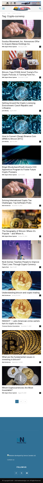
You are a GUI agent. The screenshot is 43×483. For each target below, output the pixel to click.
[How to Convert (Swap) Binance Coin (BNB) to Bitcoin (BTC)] (21, 124)
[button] (3, 8)
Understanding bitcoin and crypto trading (21, 292)
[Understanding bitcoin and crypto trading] (21, 280)
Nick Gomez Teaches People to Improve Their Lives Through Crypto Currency (20, 263)
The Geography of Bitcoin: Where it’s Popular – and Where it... (19, 232)
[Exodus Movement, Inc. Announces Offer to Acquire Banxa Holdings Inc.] (21, 29)
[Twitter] (22, 473)
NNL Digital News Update (9, 46)
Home (4, 13)
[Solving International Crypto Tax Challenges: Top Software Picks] (21, 188)
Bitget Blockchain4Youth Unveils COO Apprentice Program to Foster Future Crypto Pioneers (19, 169)
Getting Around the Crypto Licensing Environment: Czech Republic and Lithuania (18, 105)
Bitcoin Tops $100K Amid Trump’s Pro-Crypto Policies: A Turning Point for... (20, 73)
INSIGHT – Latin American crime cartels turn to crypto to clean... (21, 322)
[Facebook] (16, 473)
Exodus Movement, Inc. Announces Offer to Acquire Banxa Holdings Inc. (21, 42)
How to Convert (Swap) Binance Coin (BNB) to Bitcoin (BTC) (19, 137)
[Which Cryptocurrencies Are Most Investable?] (21, 375)
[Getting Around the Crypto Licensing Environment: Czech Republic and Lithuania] (21, 91)
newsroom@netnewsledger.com (25, 460)
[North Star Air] (21, 3)
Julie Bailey (5, 110)
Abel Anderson (6, 205)
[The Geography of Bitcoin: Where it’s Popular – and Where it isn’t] (21, 219)
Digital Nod (5, 267)
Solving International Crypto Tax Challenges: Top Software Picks (17, 201)
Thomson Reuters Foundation (11, 326)
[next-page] (25, 401)
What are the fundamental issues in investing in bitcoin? (18, 358)
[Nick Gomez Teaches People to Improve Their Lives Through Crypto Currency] (21, 249)
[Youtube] (27, 473)
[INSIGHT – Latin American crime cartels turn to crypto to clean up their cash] (21, 309)
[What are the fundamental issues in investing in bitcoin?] (21, 342)
